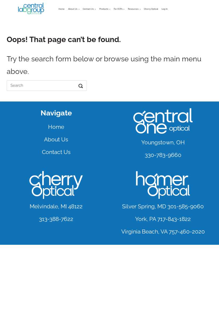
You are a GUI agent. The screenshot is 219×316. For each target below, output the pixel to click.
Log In (165, 9)
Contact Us (56, 152)
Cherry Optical (151, 9)
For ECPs (118, 9)
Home (61, 9)
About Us (72, 9)
